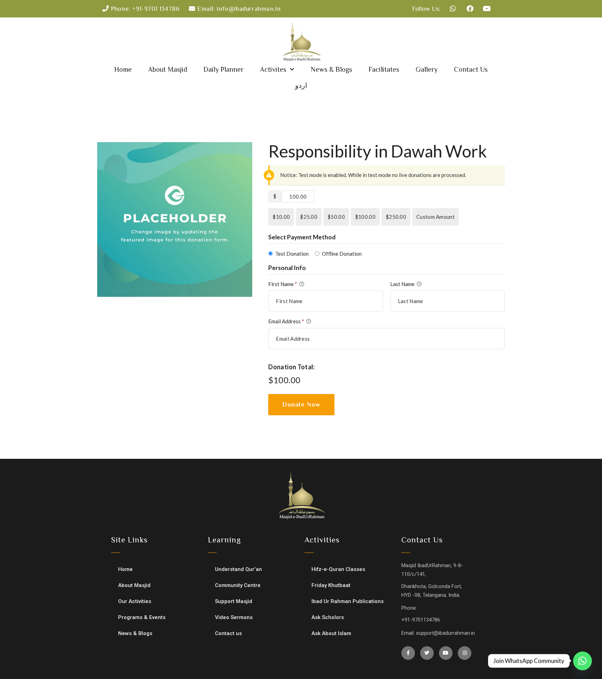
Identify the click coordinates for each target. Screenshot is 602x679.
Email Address (286, 321)
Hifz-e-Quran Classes (338, 569)
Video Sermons (234, 617)
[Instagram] (464, 653)
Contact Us (471, 69)
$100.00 (365, 217)
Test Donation (292, 253)
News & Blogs (331, 69)
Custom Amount (435, 217)
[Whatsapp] (453, 8)
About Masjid (167, 69)
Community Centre (238, 585)
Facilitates (384, 69)
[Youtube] (487, 8)
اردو (301, 85)
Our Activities (134, 601)
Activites (273, 69)
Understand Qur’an (238, 569)
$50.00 (336, 217)
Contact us (228, 633)
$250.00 (396, 217)
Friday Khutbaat (330, 585)
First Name (282, 284)
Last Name (403, 284)
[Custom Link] (582, 660)
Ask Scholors (327, 617)
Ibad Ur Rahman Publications (347, 601)
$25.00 (308, 217)
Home (123, 69)
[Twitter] (427, 653)
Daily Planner (223, 69)
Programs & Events (141, 617)
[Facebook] (470, 8)
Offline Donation (342, 253)
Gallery (427, 69)
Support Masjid (233, 601)
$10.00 (281, 217)
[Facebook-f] (408, 653)
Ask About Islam (331, 633)
